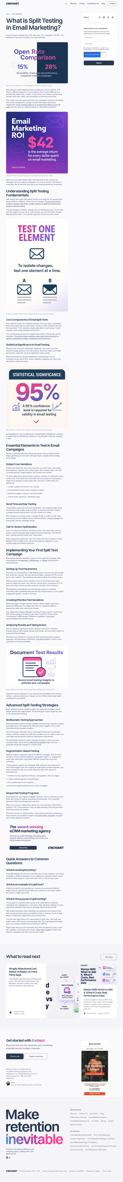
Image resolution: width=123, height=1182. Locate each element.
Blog (103, 3)
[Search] (66, 4)
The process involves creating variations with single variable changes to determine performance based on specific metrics (33, 204)
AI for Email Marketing (102, 1135)
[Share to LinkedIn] (103, 17)
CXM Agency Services (78, 1117)
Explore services (36, 1056)
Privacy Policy (88, 49)
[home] (12, 4)
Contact (112, 3)
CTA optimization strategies (44, 816)
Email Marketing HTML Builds (95, 1150)
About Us (73, 1114)
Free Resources (93, 3)
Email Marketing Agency (98, 1117)
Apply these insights (43, 930)
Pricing (81, 3)
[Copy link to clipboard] (99, 17)
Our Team (95, 1121)
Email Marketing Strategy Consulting (101, 1139)
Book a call (14, 1056)
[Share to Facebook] (112, 17)
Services (73, 3)
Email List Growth (76, 1150)
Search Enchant (76, 1125)
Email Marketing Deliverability (81, 1135)
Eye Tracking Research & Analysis (104, 1146)
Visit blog (108, 957)
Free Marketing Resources (79, 1121)
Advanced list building (37, 742)
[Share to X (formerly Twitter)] (108, 17)
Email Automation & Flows (79, 1146)
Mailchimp (24, 560)
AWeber (45, 560)
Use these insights (43, 639)
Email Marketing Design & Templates (83, 1142)
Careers (111, 1121)
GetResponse (34, 560)
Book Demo (94, 1114)
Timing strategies (53, 518)
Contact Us (83, 1114)
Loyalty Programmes (77, 1139)
